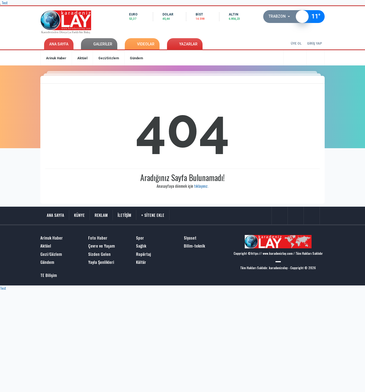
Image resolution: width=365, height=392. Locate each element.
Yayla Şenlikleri (101, 262)
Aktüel (82, 58)
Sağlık (141, 246)
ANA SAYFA (58, 44)
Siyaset (190, 238)
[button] (281, 16)
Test (3, 288)
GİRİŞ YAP (314, 43)
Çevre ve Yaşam (101, 246)
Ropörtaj (143, 254)
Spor (140, 238)
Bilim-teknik (194, 246)
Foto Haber (97, 238)
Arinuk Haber (56, 58)
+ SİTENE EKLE (152, 215)
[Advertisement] (19, 148)
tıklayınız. (201, 186)
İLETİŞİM (124, 215)
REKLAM (101, 215)
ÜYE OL (296, 43)
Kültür (141, 262)
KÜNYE (79, 215)
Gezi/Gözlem (108, 58)
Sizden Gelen (99, 254)
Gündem (136, 58)
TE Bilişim (48, 275)
